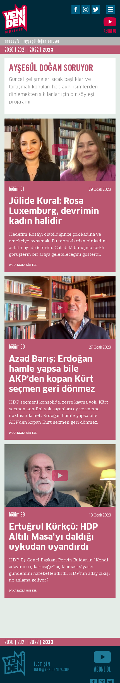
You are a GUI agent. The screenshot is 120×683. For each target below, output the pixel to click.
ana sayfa (12, 41)
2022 (34, 49)
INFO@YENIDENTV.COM (52, 669)
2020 (9, 49)
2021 (22, 49)
